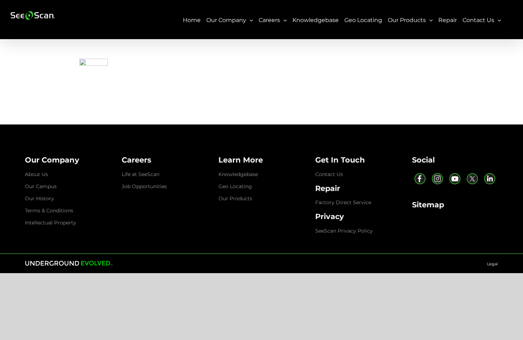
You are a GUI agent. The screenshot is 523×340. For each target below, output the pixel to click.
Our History (39, 198)
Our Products (235, 198)
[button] (52, 159)
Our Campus (41, 186)
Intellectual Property (50, 222)
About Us (36, 174)
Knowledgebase (238, 174)
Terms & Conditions (49, 210)
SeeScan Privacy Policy (344, 231)
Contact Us (329, 174)
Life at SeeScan (140, 174)
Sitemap (428, 204)
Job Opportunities (144, 186)
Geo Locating (235, 186)
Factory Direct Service (343, 202)
